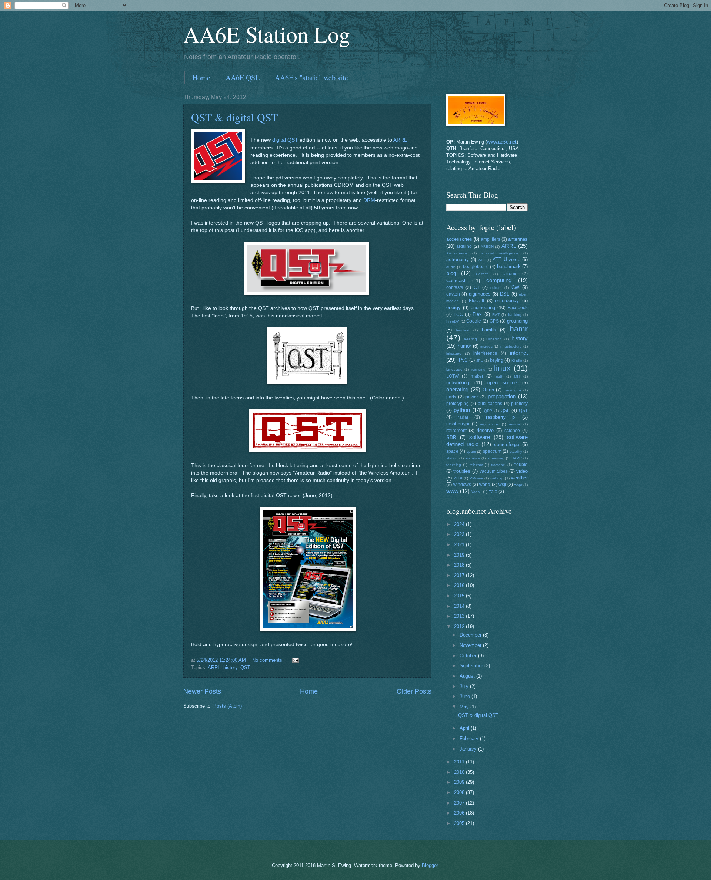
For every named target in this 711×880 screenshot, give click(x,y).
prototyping (457, 403)
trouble (521, 464)
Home (201, 77)
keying (496, 360)
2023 (460, 534)
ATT (481, 260)
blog (451, 273)
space (452, 451)
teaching (453, 465)
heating (470, 339)
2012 (460, 626)
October (469, 655)
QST (245, 667)
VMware (476, 478)
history (230, 667)
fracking (514, 315)
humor (464, 346)
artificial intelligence (499, 253)
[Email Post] (295, 660)
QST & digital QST (234, 116)
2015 (460, 596)
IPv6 (462, 360)
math (499, 376)
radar (463, 417)
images (486, 346)
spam (471, 451)
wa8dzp (497, 478)
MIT (517, 376)
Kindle (516, 360)
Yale (492, 491)
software (479, 437)
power (471, 397)
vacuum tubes (494, 471)
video (522, 471)
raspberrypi (457, 424)
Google (473, 321)
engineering (483, 307)
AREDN (487, 247)
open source (502, 382)
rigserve (485, 430)
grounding (517, 321)
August (468, 676)
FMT (496, 315)
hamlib (489, 330)
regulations (489, 424)
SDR (451, 437)
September (472, 665)
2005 (460, 823)
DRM (369, 200)
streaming (496, 458)
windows (462, 484)
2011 (460, 762)
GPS (494, 321)
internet (519, 353)
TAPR (517, 458)
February (470, 738)
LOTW (452, 376)
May (465, 706)
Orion (488, 389)
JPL (479, 360)
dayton (453, 294)
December (471, 635)
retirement (456, 430)
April (465, 728)
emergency (507, 300)
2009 (460, 782)
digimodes (480, 294)
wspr (518, 485)
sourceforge (506, 444)
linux (502, 368)
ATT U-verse (506, 259)
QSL (505, 410)
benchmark (509, 266)
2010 (460, 772)
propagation (502, 396)
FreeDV (452, 321)
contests (454, 287)
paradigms (512, 390)
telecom (476, 465)
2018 (460, 565)
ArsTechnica (456, 253)
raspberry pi (501, 417)
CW (515, 287)
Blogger (430, 865)
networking (457, 382)
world (484, 484)
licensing (478, 369)
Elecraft (476, 301)
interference (485, 353)
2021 (460, 544)
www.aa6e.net (502, 142)
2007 (460, 803)
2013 (460, 616)
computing (498, 280)
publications (490, 403)
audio (451, 267)
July (465, 686)
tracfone (498, 465)
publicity (519, 403)
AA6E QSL (243, 77)
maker (477, 376)
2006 (460, 813)
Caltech (482, 274)
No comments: (268, 660)
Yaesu (476, 492)
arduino (464, 246)
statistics (472, 458)
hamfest (463, 330)
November (471, 645)
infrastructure (511, 346)
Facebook (518, 308)
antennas (518, 239)
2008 (460, 792)
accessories (459, 239)
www (452, 491)
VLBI (458, 478)
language (454, 369)
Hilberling (494, 339)
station (452, 458)
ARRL (400, 140)
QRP (488, 411)
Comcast (455, 280)
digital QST (285, 140)
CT (477, 287)
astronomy (457, 259)
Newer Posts (202, 691)
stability (516, 451)
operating (457, 389)
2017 (460, 575)
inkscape (453, 353)
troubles (461, 471)
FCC (458, 314)
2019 (460, 555)
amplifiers (490, 239)
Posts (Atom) (227, 706)
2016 (460, 585)
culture (496, 288)
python (462, 410)
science (512, 430)
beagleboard (476, 266)
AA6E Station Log (266, 34)
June (465, 696)
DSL (504, 294)
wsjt (502, 484)
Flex (477, 314)
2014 (460, 606)
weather (519, 478)
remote (515, 424)
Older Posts (414, 691)
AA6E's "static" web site (311, 77)
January (469, 749)
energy (453, 307)
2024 (460, 524)
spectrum (492, 451)
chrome (510, 274)
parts (451, 397)
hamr (519, 328)
